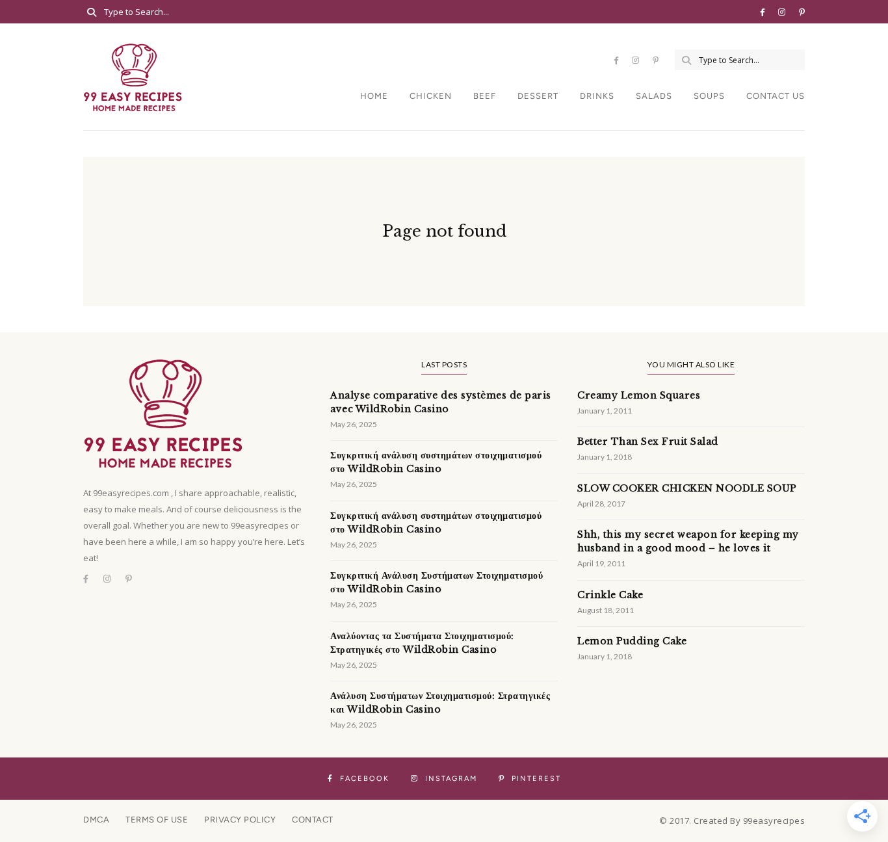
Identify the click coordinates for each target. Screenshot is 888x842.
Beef (484, 96)
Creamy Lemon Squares (638, 395)
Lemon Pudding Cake (631, 641)
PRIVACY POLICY (240, 819)
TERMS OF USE (156, 819)
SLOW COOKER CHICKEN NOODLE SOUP (687, 488)
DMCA (96, 819)
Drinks (597, 96)
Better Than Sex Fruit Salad (647, 441)
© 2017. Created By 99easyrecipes (732, 820)
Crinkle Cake (610, 595)
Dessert (537, 96)
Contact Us (775, 96)
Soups (709, 96)
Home (374, 96)
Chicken (431, 96)
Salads (654, 96)
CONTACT (312, 819)
